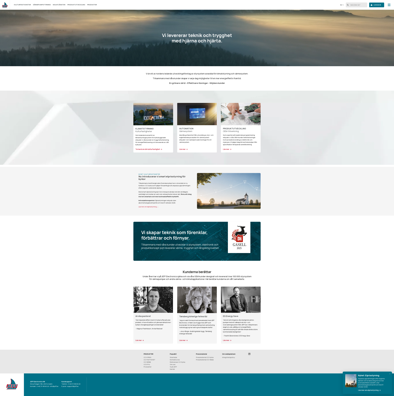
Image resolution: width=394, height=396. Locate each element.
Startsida (173, 357)
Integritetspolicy (228, 357)
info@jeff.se (54, 386)
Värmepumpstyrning (42, 5)
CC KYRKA (147, 357)
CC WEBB (147, 362)
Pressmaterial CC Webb (205, 360)
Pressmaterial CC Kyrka (205, 357)
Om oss (172, 364)
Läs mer (182, 149)
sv (341, 5)
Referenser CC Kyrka (177, 362)
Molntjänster (59, 5)
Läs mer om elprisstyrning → (149, 207)
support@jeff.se (72, 386)
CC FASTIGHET (149, 360)
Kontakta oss (175, 360)
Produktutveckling (76, 5)
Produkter (92, 5)
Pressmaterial (201, 354)
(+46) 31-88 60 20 (43, 386)
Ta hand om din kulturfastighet (147, 149)
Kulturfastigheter (22, 5)
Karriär (172, 369)
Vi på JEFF (173, 367)
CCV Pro (147, 364)
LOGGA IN (377, 5)
